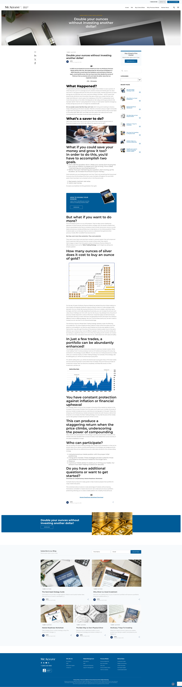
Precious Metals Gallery (105, 667)
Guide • (68, 52)
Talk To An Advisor (104, 669)
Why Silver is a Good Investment (105, 592)
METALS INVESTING (97, 15)
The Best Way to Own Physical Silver (89, 628)
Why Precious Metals (153, 7)
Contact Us (68, 667)
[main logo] (26, 7)
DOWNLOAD (47, 527)
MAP (67, 663)
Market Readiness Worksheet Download (91, 497)
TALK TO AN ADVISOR (173, 1)
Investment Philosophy (88, 665)
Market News (165, 7)
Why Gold (102, 665)
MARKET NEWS (83, 15)
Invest (127, 7)
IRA (132, 7)
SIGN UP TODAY (135, 551)
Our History (68, 661)
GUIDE (90, 15)
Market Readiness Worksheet (52, 628)
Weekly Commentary (122, 663)
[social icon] (41, 663)
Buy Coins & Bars (140, 7)
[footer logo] (48, 659)
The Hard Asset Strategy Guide (53, 592)
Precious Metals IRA (104, 661)
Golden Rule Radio (121, 665)
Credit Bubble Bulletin (122, 669)
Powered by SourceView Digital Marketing (99, 679)
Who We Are (86, 661)
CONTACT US (162, 1)
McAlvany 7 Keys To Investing (121, 628)
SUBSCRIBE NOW (130, 61)
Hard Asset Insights (70, 665)
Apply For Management (88, 667)
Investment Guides (121, 661)
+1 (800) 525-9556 (153, 1)
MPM (71, 61)
